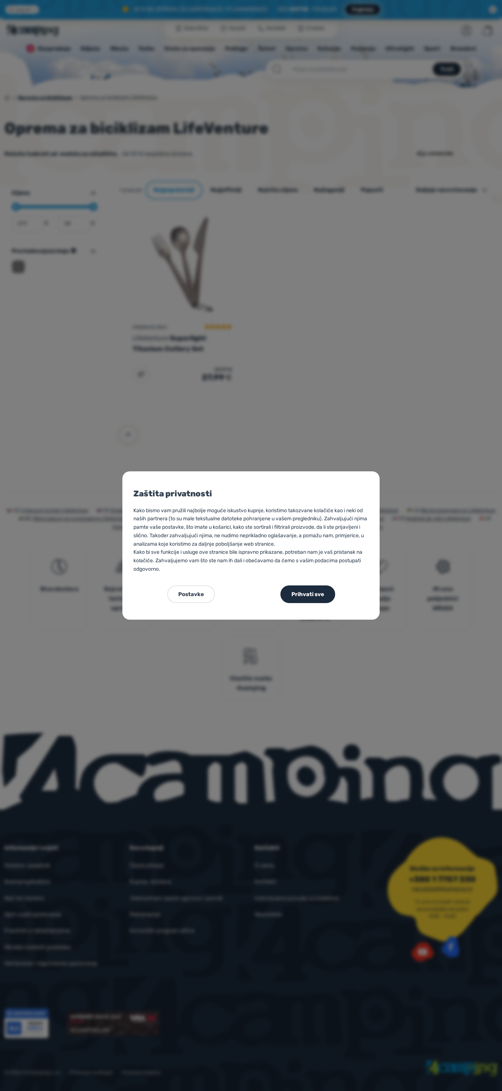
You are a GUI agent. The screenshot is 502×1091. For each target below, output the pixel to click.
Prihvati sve (307, 594)
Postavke (191, 594)
